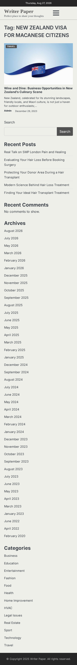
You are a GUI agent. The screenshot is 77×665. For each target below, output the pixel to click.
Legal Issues (13, 615)
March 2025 (12, 342)
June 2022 (12, 521)
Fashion (10, 578)
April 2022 (11, 528)
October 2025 (14, 290)
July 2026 (11, 238)
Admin (7, 110)
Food (7, 585)
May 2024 (11, 402)
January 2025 (14, 357)
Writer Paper (18, 11)
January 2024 (14, 432)
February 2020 (14, 536)
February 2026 (14, 260)
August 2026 (13, 231)
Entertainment (14, 571)
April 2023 (11, 499)
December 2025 (16, 275)
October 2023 (14, 454)
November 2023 (16, 447)
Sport (8, 630)
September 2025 (16, 298)
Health (9, 593)
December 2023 (16, 439)
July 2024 (11, 387)
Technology (12, 638)
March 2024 (13, 417)
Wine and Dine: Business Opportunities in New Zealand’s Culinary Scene (38, 90)
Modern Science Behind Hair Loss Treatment (36, 185)
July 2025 (11, 313)
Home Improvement (18, 600)
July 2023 (11, 476)
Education (11, 563)
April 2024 (11, 409)
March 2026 (12, 253)
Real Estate (12, 623)
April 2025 (11, 335)
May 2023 (11, 491)
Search (9, 122)
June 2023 (12, 484)
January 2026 (14, 268)
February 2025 (14, 350)
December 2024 (16, 365)
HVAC (8, 608)
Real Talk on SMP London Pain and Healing (35, 152)
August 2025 (13, 305)
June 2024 (12, 394)
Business (10, 556)
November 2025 (16, 283)
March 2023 (12, 506)
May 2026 (11, 246)
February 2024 (14, 424)
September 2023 (16, 461)
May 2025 (11, 327)
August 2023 (13, 469)
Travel (11, 46)
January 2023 (14, 514)
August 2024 (13, 379)
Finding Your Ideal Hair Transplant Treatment (36, 193)
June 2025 (12, 320)
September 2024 (16, 372)
